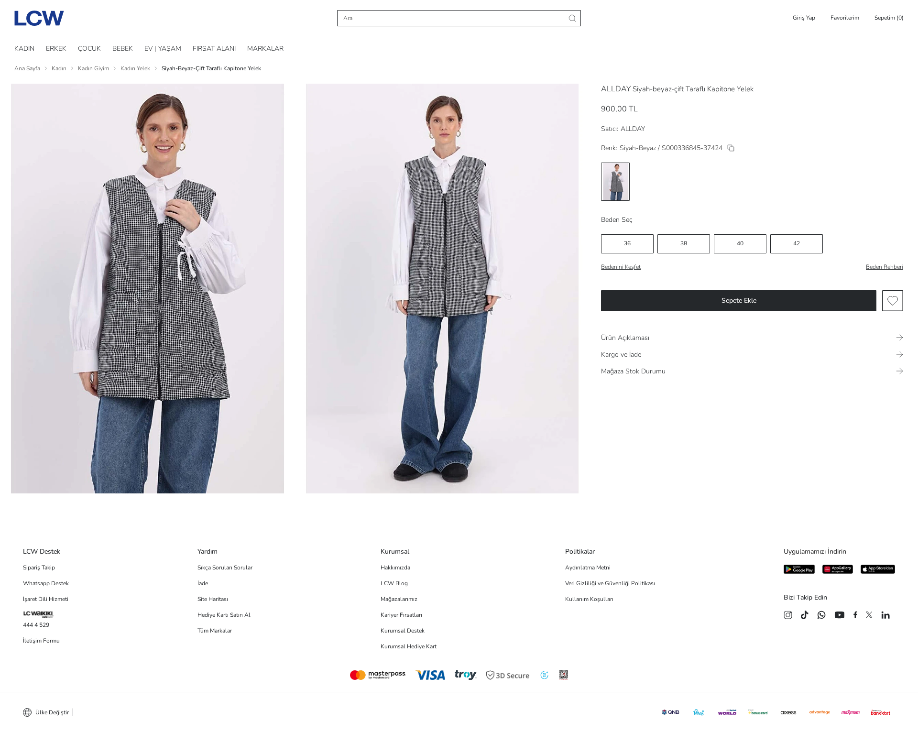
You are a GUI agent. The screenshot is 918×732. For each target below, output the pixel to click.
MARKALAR (265, 48)
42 (796, 243)
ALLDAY (616, 89)
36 (627, 243)
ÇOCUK (89, 48)
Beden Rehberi (884, 267)
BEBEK (122, 48)
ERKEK (56, 48)
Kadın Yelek (135, 68)
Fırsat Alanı (214, 48)
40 (740, 243)
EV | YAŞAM (162, 48)
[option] (615, 182)
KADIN (24, 48)
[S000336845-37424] (730, 148)
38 (683, 243)
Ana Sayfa (27, 68)
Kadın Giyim (93, 68)
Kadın (59, 68)
